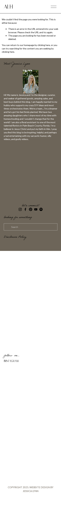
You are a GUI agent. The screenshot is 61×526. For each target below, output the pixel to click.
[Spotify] (41, 209)
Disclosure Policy (15, 237)
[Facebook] (25, 209)
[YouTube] (35, 209)
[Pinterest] (30, 209)
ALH (8, 6)
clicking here (44, 45)
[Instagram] (20, 209)
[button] (10, 372)
